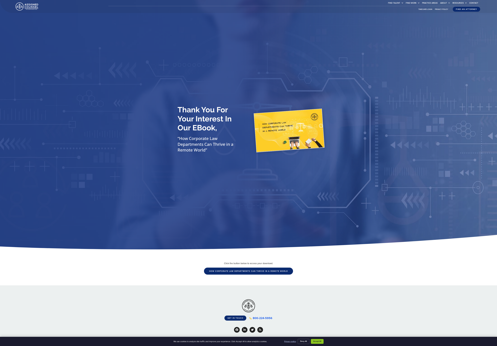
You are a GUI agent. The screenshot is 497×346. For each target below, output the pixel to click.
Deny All (303, 341)
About (445, 3)
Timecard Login (426, 10)
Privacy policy (290, 341)
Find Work (413, 3)
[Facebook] (237, 330)
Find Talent (396, 3)
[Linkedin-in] (244, 330)
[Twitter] (252, 330)
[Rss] (260, 330)
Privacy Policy (442, 10)
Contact (474, 3)
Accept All (317, 341)
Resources (460, 3)
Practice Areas (430, 3)
